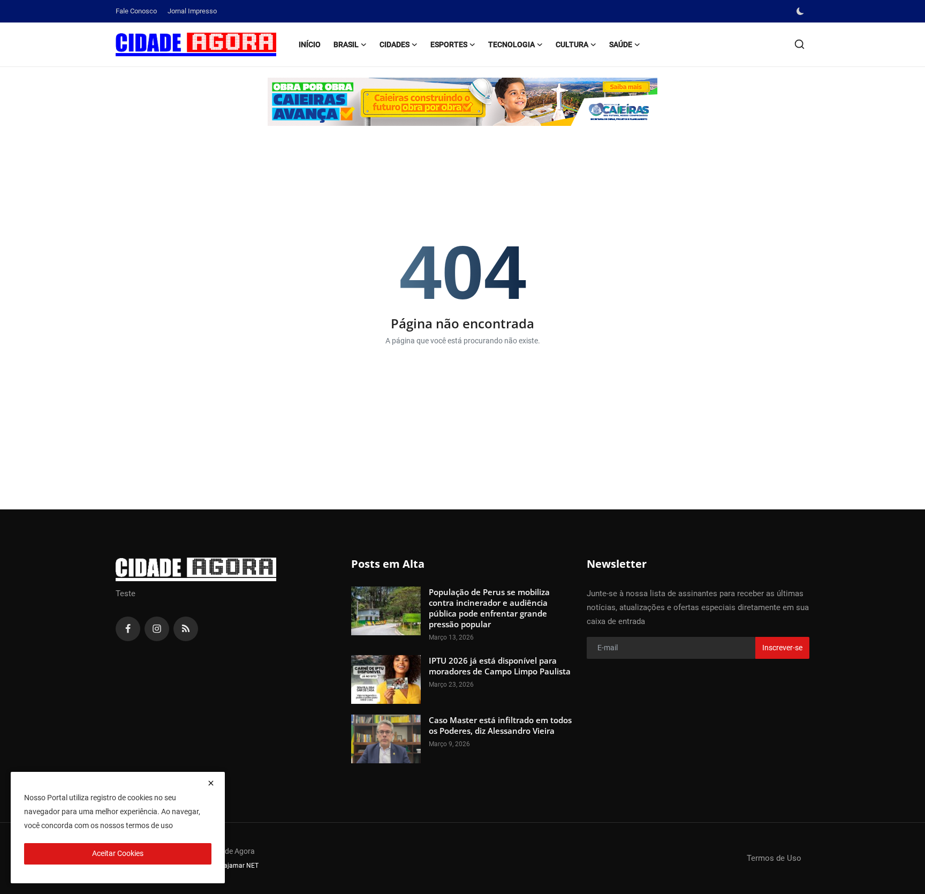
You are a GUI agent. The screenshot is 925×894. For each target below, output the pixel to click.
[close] (210, 783)
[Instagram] (157, 629)
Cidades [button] (395, 44)
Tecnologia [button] (511, 44)
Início (310, 44)
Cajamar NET (239, 865)
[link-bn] (462, 102)
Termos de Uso (774, 858)
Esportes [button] (448, 44)
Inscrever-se (782, 647)
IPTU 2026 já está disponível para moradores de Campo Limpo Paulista (500, 666)
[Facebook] (128, 629)
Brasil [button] (346, 44)
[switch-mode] (801, 11)
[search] (799, 44)
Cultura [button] (572, 44)
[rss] (185, 629)
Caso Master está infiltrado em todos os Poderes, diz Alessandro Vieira (500, 725)
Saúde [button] (620, 44)
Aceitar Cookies (117, 853)
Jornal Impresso (192, 11)
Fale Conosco (136, 11)
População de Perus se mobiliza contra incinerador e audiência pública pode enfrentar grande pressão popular (489, 608)
